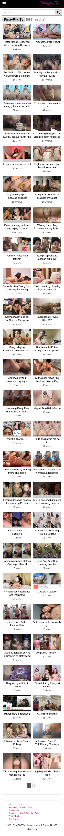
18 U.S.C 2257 (15, 804)
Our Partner (14, 819)
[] (58, 12)
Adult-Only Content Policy (20, 807)
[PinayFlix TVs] (50, 3)
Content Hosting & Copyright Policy (24, 813)
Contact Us (14, 810)
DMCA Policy (15, 816)
